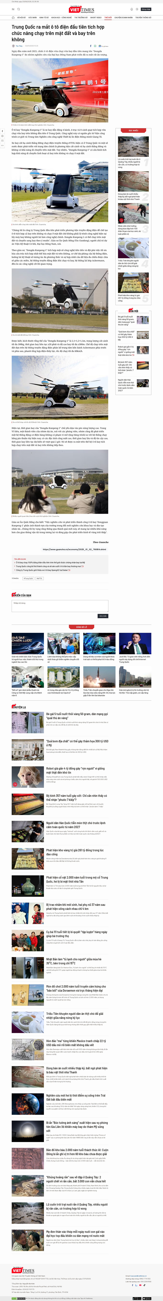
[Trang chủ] (13, 17)
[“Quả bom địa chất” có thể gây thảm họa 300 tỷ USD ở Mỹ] (143, 335)
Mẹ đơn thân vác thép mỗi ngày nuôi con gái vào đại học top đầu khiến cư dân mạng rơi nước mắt (75, 1233)
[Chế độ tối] (137, 9)
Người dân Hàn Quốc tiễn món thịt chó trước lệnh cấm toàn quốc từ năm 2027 (126, 385)
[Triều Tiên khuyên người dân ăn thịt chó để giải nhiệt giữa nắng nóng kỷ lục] (133, 248)
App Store (137, 1298)
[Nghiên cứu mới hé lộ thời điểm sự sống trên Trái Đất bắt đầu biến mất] (28, 1104)
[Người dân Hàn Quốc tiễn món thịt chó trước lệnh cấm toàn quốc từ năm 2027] (143, 383)
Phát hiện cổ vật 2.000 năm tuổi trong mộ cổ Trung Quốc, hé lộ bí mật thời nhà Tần (77, 879)
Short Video (96, 18)
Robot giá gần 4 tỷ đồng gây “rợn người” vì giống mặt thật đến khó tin (126, 351)
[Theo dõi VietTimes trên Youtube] (140, 1285)
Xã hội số (21, 18)
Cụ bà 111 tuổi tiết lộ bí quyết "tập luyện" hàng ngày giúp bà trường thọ (76, 934)
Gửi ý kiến (103, 616)
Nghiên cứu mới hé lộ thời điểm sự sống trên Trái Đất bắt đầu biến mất (75, 1097)
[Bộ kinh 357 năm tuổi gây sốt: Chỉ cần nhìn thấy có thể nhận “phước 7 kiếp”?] (143, 365)
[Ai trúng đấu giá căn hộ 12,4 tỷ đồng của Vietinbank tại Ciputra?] (63, 677)
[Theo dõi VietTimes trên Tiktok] (144, 1285)
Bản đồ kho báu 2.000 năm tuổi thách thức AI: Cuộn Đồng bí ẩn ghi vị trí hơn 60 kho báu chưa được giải (77, 1152)
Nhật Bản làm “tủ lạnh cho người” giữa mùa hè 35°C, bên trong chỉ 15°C (73, 961)
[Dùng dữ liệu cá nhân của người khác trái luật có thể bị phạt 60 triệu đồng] (99, 643)
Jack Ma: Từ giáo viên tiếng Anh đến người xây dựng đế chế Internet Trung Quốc (134, 659)
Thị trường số (81, 18)
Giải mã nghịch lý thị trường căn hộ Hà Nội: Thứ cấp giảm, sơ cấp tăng (134, 691)
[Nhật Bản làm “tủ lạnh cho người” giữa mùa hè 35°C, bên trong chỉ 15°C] (28, 968)
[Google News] (103, 46)
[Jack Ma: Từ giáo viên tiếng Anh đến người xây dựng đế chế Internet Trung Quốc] (135, 643)
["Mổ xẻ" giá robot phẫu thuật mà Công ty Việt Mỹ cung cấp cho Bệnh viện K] (28, 677)
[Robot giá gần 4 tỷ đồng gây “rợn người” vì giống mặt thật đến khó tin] (143, 350)
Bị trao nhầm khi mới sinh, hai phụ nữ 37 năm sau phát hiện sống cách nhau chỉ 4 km (75, 906)
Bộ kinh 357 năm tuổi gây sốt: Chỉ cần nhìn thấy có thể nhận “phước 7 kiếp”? (126, 367)
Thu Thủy (19, 46)
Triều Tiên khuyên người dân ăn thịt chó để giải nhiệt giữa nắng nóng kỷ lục (128, 265)
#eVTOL (39, 578)
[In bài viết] (95, 46)
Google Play (147, 1298)
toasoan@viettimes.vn (138, 1276)
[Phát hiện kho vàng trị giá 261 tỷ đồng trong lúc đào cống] (133, 283)
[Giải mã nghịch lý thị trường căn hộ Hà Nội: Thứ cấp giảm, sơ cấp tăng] (135, 677)
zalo (136, 1285)
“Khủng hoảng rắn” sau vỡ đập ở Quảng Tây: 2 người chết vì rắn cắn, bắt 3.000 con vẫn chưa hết (76, 1179)
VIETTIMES (81, 9)
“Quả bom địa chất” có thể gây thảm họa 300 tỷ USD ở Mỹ (126, 336)
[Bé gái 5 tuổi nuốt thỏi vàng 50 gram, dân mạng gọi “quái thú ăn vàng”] (143, 320)
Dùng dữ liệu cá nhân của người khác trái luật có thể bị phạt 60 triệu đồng (99, 658)
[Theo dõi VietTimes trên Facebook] (133, 1285)
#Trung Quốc (28, 578)
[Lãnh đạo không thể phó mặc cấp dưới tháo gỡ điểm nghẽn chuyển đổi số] (63, 643)
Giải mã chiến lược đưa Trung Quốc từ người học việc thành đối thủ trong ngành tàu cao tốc (27, 659)
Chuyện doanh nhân (123, 18)
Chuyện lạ (19, 707)
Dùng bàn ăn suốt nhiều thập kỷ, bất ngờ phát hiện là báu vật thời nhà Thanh (129, 197)
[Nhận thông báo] (131, 9)
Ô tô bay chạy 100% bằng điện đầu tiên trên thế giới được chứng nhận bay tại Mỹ (50, 562)
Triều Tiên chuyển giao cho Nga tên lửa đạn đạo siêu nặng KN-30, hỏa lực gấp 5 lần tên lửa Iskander (99, 693)
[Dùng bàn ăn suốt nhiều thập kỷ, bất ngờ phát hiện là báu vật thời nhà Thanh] (133, 181)
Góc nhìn (32, 18)
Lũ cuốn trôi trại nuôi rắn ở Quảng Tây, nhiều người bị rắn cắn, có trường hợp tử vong (129, 163)
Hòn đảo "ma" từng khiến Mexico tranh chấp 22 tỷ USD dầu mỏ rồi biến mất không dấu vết (76, 1043)
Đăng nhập (146, 9)
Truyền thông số (143, 18)
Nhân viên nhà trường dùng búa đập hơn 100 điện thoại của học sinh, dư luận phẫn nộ (129, 230)
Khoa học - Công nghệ (61, 18)
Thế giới (108, 18)
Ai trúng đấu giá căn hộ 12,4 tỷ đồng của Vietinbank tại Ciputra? (63, 691)
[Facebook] (91, 46)
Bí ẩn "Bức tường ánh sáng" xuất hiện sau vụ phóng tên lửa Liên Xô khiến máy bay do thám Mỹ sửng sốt (77, 1126)
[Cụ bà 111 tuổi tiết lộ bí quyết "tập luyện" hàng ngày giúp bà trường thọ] (28, 940)
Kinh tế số (44, 18)
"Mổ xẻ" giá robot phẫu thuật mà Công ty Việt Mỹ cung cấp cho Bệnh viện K (27, 693)
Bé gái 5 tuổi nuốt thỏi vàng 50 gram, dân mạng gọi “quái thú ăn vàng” (126, 321)
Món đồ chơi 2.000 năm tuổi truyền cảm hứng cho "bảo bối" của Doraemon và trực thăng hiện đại (76, 988)
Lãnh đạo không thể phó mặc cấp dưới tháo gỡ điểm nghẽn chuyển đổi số (63, 659)
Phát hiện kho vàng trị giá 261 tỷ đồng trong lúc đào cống (129, 298)
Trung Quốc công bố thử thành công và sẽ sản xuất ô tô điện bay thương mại (48, 566)
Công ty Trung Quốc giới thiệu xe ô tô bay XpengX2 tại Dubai (42, 570)
